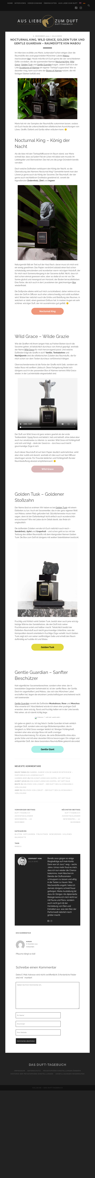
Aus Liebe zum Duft (68, 3)
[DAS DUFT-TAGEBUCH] (47, 27)
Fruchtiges (42, 834)
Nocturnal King (62, 62)
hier (29, 59)
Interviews (20, 3)
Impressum (19, 1071)
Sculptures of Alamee (29, 67)
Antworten (30, 947)
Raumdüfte (20, 837)
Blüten (18, 834)
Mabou (66, 56)
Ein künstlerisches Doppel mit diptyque (51, 778)
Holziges (67, 834)
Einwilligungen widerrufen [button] (70, 1074)
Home (10, 3)
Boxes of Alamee (54, 70)
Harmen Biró (21, 778)
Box (74, 282)
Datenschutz (34, 1071)
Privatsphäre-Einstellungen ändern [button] (62, 1071)
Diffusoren (29, 834)
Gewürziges (55, 834)
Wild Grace (29, 349)
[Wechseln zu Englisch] (80, 3)
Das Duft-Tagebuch (47, 1065)
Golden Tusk (27, 64)
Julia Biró (57, 36)
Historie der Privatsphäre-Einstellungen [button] (32, 1074)
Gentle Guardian (44, 64)
